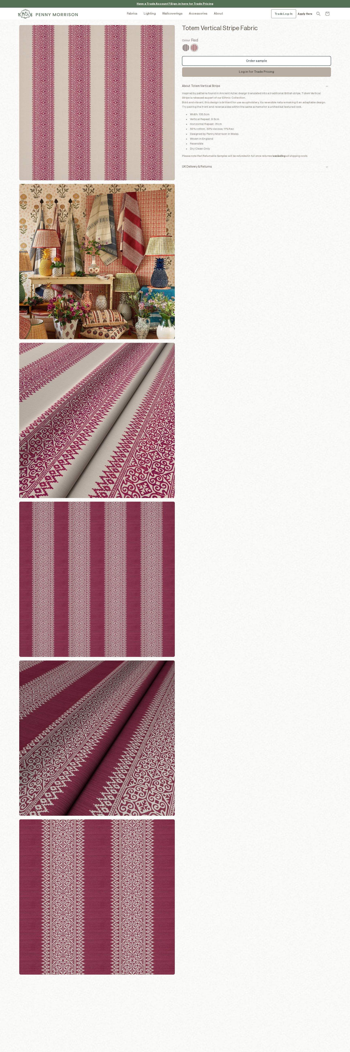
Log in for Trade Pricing (256, 71)
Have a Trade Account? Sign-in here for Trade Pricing (175, 3)
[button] (318, 13)
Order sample (256, 60)
